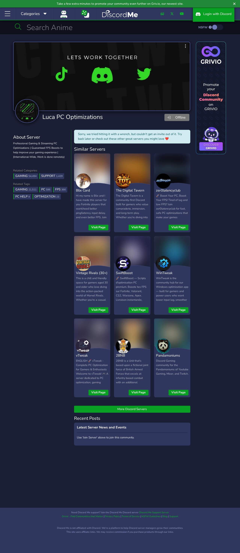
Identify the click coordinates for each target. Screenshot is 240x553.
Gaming (26, 176)
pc (45, 189)
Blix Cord (83, 190)
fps (60, 189)
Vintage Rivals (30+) (91, 272)
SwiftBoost (124, 272)
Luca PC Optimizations (72, 117)
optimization (46, 197)
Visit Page (98, 227)
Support (52, 176)
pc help (22, 197)
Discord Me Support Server (154, 512)
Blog (165, 516)
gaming (26, 189)
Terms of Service (131, 516)
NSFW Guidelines (151, 516)
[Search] (18, 27)
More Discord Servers (132, 409)
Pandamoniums (168, 355)
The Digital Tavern (130, 190)
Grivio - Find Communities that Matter (82, 516)
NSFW (203, 27)
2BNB (120, 355)
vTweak (82, 355)
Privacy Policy (112, 516)
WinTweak (164, 272)
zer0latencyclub (168, 190)
